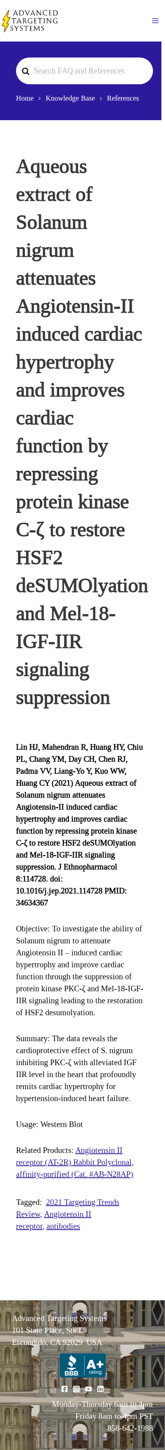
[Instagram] (76, 1389)
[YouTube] (88, 1389)
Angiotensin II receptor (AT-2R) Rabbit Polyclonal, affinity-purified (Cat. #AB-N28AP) (75, 1162)
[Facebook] (64, 1389)
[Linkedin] (100, 1389)
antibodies (63, 1226)
